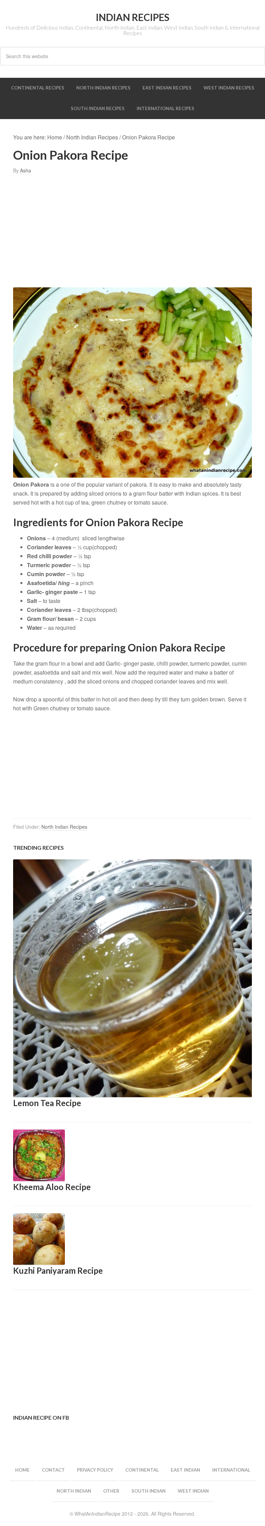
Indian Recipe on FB (41, 1417)
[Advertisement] (132, 231)
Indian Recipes (132, 17)
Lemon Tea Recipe (47, 1103)
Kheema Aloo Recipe (52, 1187)
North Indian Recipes (64, 826)
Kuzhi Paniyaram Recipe (58, 1270)
